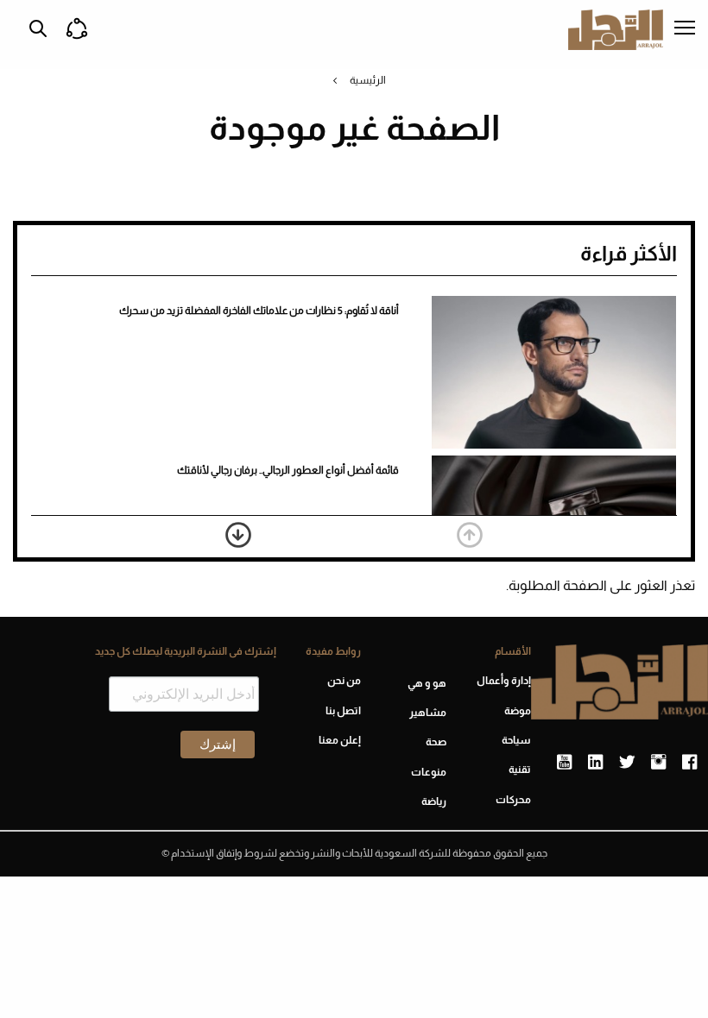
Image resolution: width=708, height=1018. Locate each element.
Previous (470, 535)
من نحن (344, 681)
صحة (436, 742)
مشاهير (427, 713)
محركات (513, 800)
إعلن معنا (340, 740)
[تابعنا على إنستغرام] (658, 762)
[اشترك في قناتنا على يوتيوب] (564, 762)
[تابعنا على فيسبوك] (689, 762)
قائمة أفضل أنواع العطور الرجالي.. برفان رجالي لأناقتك (288, 470)
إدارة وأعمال (504, 681)
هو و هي (427, 683)
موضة (517, 711)
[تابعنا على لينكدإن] (595, 762)
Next (238, 535)
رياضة (433, 801)
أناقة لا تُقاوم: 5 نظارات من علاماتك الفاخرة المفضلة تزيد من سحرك (259, 311)
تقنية (520, 770)
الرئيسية (368, 80)
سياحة (516, 740)
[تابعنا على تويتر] (627, 762)
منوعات (428, 772)
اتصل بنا (343, 711)
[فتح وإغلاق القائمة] (684, 29)
